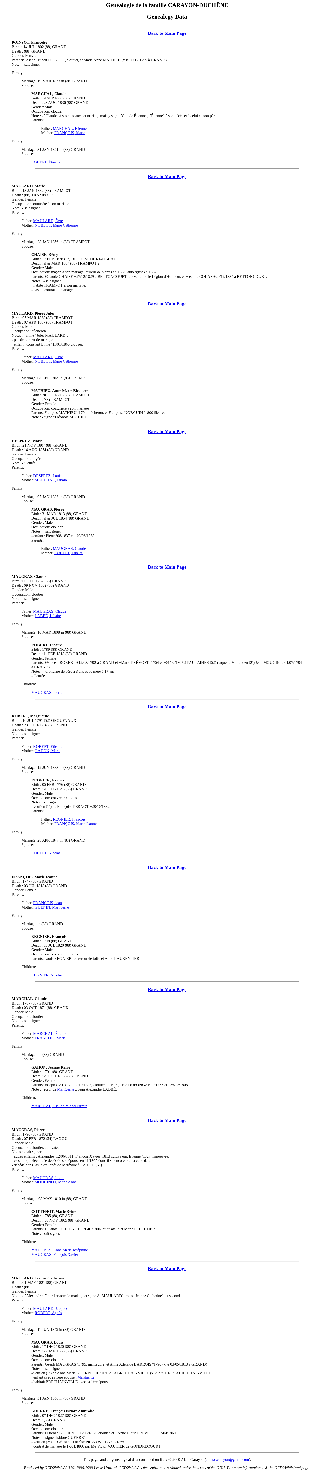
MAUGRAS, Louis (48, 1178)
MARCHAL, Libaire (51, 480)
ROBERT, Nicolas (45, 853)
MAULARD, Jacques (50, 1308)
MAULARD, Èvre (48, 221)
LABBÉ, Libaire (48, 616)
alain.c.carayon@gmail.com (227, 1459)
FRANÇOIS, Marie (69, 133)
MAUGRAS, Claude (69, 548)
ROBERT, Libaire (68, 553)
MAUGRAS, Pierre (46, 692)
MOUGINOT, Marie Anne (56, 1182)
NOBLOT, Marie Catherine (56, 225)
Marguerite (65, 1089)
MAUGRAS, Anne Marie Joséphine (59, 1250)
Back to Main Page (167, 33)
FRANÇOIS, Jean (47, 903)
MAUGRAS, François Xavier (54, 1254)
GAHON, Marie (47, 751)
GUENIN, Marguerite (52, 907)
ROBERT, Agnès (48, 1313)
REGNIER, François (69, 819)
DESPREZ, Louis (47, 476)
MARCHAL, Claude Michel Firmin (59, 1106)
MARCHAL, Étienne (70, 128)
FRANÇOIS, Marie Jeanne (75, 824)
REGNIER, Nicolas (46, 975)
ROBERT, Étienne (45, 162)
